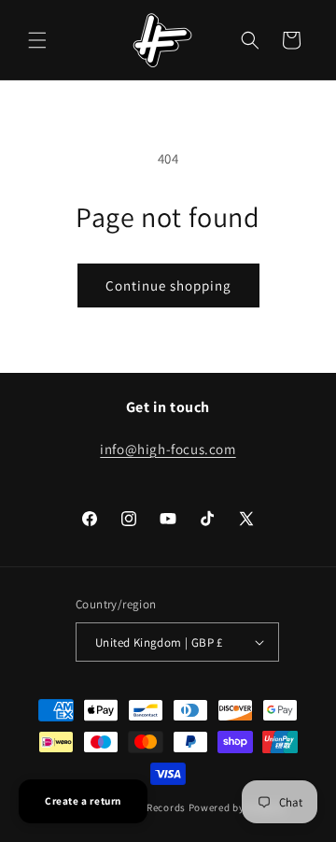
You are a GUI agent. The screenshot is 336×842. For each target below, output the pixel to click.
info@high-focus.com (167, 449)
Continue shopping (168, 285)
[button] (37, 40)
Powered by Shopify (237, 807)
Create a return (83, 800)
